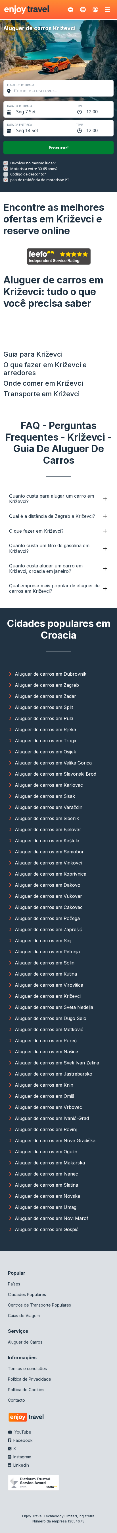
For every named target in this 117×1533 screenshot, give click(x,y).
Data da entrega (19, 125)
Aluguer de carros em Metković (49, 1029)
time (79, 106)
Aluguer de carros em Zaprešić (48, 929)
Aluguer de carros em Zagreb (47, 685)
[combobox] (61, 90)
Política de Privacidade (29, 1379)
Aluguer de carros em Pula (44, 718)
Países (14, 1283)
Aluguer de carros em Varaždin (48, 807)
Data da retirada (19, 106)
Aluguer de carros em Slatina (46, 1185)
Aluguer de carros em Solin (44, 963)
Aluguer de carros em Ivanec (46, 1174)
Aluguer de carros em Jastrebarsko (53, 1074)
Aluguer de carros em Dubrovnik (50, 674)
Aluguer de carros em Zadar (45, 696)
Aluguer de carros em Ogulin (46, 1151)
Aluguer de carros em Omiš (44, 1096)
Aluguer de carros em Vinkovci (48, 863)
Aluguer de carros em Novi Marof (51, 1218)
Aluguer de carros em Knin (44, 1085)
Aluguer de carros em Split (44, 707)
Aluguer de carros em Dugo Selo (50, 1018)
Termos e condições (27, 1368)
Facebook (22, 1440)
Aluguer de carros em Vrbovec (48, 1107)
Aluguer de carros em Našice (46, 1051)
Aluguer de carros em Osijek (45, 752)
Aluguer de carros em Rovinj (46, 1129)
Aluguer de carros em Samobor (49, 852)
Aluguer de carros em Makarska (50, 1163)
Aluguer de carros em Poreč (46, 1040)
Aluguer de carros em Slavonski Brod (55, 774)
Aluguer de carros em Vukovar (48, 896)
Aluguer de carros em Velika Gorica (53, 763)
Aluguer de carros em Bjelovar (48, 829)
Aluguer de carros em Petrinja (47, 951)
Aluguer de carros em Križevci (48, 996)
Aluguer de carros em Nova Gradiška (55, 1140)
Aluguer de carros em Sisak (45, 796)
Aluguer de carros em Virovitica (49, 985)
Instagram (21, 1456)
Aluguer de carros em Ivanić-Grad (52, 1118)
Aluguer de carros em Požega (47, 918)
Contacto (16, 1400)
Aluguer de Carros (25, 1342)
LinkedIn (20, 1465)
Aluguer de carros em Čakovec (49, 907)
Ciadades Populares (27, 1294)
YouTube (22, 1432)
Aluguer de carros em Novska (47, 1196)
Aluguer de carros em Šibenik (47, 818)
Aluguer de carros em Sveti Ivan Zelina (57, 1063)
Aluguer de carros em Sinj (43, 940)
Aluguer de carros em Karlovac (49, 785)
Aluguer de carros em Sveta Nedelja (54, 1007)
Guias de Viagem (24, 1315)
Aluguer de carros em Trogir (46, 740)
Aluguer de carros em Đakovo (47, 885)
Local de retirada (20, 85)
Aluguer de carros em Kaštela (47, 840)
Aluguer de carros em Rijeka (45, 729)
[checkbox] (5, 163)
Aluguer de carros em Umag (45, 1207)
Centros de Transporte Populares (39, 1305)
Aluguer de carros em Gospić (46, 1229)
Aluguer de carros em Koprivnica (50, 874)
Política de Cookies (26, 1389)
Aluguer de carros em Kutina (46, 974)
